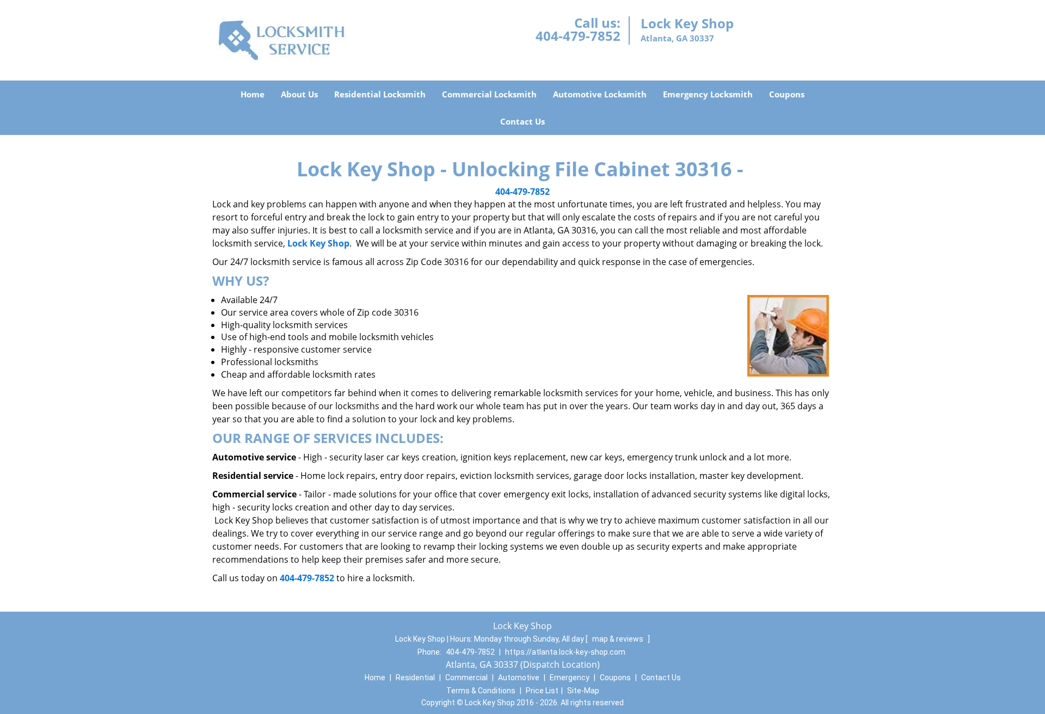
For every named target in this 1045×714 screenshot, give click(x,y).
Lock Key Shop (318, 243)
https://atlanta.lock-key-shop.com (565, 652)
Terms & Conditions (480, 690)
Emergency (569, 677)
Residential (415, 677)
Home (253, 94)
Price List (542, 690)
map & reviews (618, 639)
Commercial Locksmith (489, 94)
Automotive (518, 677)
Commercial (466, 677)
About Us (299, 94)
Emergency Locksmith (708, 94)
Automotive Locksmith (600, 94)
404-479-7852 (578, 36)
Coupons (786, 94)
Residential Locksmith (380, 94)
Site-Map (583, 690)
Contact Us (522, 121)
